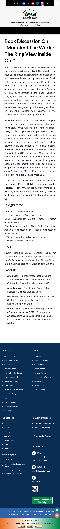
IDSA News (8, 385)
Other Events (39, 381)
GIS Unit (7, 411)
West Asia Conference (42, 436)
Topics (6, 448)
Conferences (39, 364)
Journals (7, 436)
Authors (7, 423)
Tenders (12, 512)
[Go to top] (57, 515)
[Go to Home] (56, 509)
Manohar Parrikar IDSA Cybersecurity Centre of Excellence (13, 473)
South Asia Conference (42, 432)
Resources (50, 512)
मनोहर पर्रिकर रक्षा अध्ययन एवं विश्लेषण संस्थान (30, 25)
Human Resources (11, 381)
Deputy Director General (13, 373)
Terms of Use (13, 514)
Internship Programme (12, 394)
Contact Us (8, 364)
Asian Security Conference (44, 423)
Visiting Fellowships (11, 406)
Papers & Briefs (10, 444)
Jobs (6, 398)
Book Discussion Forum (43, 360)
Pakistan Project (10, 460)
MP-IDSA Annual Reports (33, 512)
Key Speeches (39, 390)
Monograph (8, 432)
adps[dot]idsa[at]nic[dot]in (41, 471)
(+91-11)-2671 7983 (39, 460)
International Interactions (13, 390)
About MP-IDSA (10, 356)
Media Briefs (39, 385)
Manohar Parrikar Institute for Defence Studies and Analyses (30, 22)
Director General (10, 369)
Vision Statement (10, 402)
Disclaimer (25, 514)
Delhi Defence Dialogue (43, 428)
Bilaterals (37, 356)
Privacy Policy (49, 514)
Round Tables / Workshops (44, 377)
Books (6, 428)
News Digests (9, 440)
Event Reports (39, 369)
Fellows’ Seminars (40, 373)
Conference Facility (11, 360)
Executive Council (11, 377)
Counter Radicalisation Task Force (14, 465)
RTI (19, 512)
